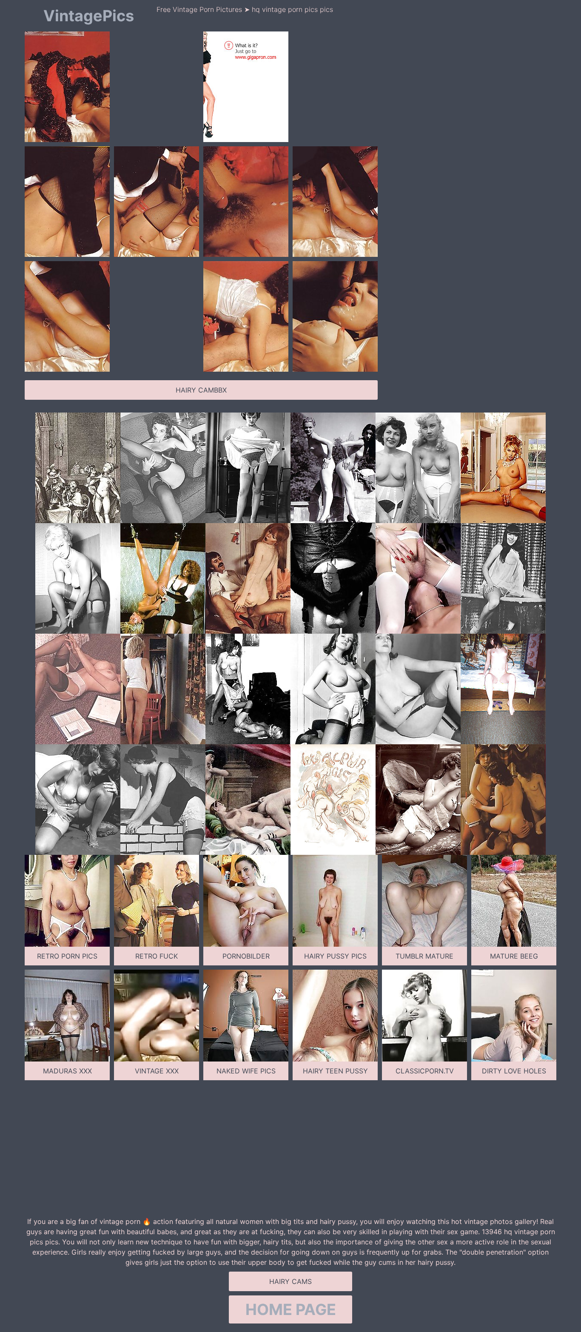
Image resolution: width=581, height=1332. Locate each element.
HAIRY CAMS (290, 1281)
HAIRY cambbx (201, 390)
